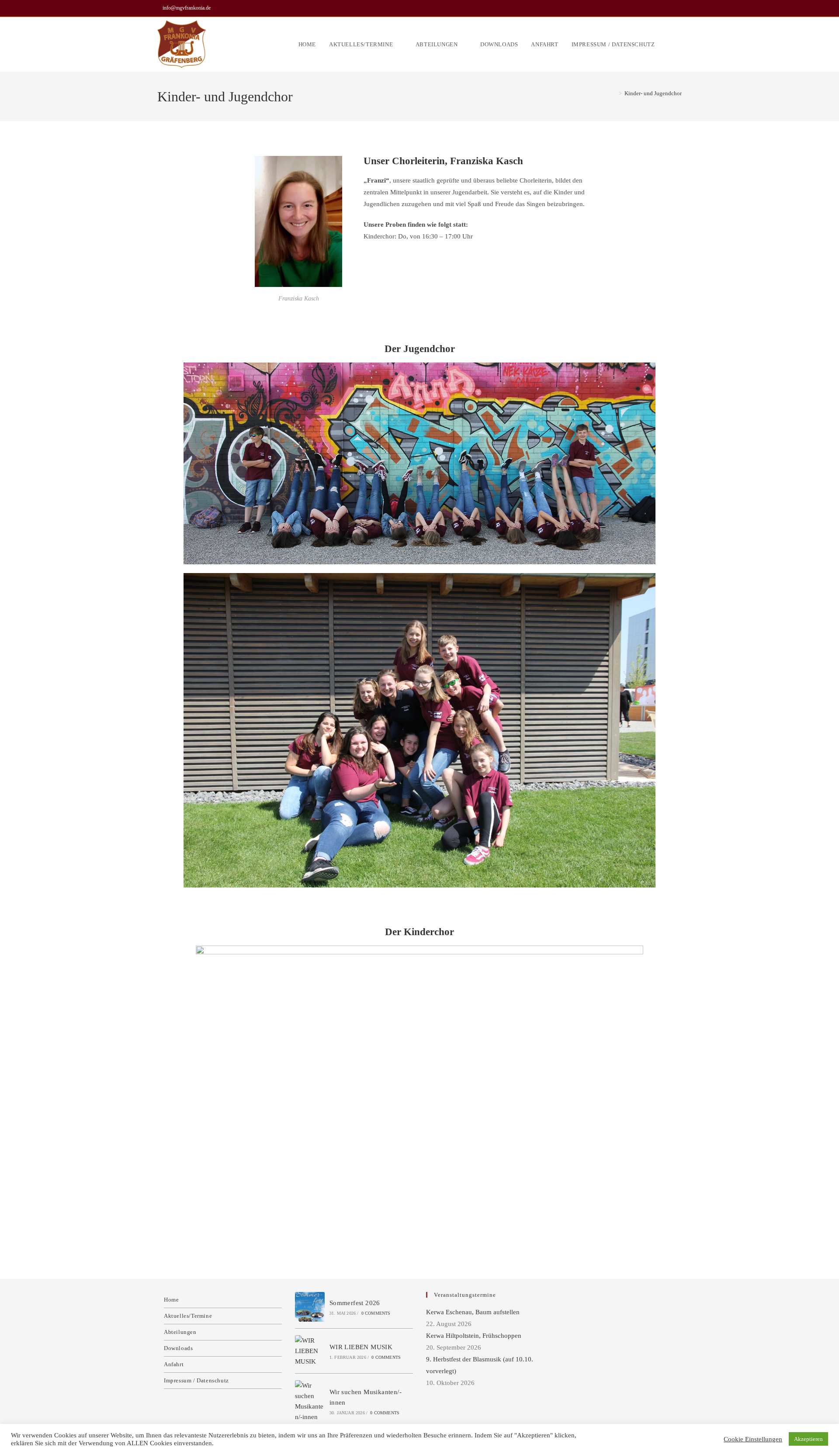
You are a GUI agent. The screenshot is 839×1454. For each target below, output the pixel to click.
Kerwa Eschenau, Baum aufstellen (473, 1312)
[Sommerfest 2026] (310, 1307)
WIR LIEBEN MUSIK (360, 1346)
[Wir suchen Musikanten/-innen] (310, 1401)
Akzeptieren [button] (808, 1439)
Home (171, 1299)
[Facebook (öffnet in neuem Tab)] (678, 8)
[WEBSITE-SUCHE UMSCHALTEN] (679, 44)
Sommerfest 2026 (354, 1302)
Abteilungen (180, 1332)
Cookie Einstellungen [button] (753, 1439)
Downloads (178, 1348)
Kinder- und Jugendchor (653, 93)
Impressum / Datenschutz (196, 1380)
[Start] (614, 93)
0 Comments (376, 1313)
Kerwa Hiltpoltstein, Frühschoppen (473, 1335)
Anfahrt (174, 1364)
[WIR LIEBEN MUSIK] (310, 1351)
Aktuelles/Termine (188, 1315)
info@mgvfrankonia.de (187, 8)
